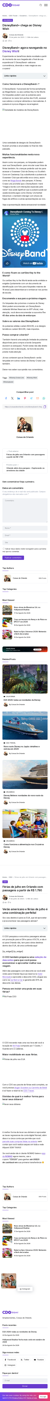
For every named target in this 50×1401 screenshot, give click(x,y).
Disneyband (8, 382)
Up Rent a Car (16, 980)
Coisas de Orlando (16, 35)
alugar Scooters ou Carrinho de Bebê (30, 1088)
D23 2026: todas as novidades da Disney (22, 700)
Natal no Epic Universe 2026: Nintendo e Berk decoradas (30, 633)
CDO (10, 877)
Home (4, 16)
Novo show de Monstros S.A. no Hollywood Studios (27, 608)
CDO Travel (13, 16)
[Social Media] (10, 1360)
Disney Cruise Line (17, 378)
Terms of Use (32, 1398)
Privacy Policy (17, 1398)
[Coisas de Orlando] (10, 5)
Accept (43, 1397)
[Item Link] (7, 610)
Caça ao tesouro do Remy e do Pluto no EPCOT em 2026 (30, 620)
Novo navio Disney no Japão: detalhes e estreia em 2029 (22, 747)
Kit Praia (16, 1046)
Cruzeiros (23, 16)
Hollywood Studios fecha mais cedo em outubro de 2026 (23, 1341)
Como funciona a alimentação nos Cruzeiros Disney (24, 845)
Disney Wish (10, 51)
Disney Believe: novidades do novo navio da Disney (23, 796)
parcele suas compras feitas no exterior (20, 1141)
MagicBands (15, 180)
